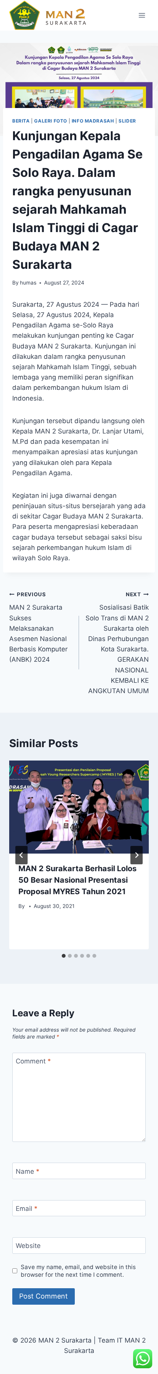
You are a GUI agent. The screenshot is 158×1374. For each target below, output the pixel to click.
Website (28, 1246)
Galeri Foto (50, 121)
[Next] (136, 855)
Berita (21, 121)
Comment (33, 1061)
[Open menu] (142, 15)
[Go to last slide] (21, 855)
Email (27, 1208)
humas (28, 283)
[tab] (64, 956)
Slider (127, 121)
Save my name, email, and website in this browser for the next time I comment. (78, 1270)
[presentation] (79, 807)
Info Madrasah (93, 121)
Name (28, 1171)
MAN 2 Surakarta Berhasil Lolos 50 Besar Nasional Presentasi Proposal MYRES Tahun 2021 (77, 880)
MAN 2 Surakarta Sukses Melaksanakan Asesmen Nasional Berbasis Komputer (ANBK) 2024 (38, 627)
